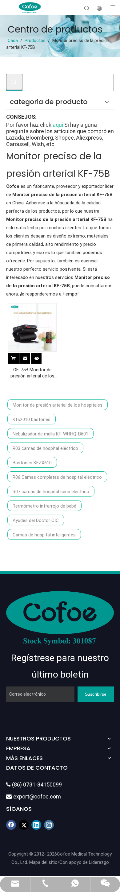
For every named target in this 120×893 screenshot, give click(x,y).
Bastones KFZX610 (32, 463)
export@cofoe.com (33, 796)
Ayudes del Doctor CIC (36, 520)
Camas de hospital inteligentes (44, 535)
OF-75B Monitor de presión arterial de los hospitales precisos (32, 373)
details (40, 357)
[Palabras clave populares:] (14, 82)
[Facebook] (11, 825)
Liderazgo (99, 862)
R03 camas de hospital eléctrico (45, 448)
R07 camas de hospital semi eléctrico (51, 491)
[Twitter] (24, 825)
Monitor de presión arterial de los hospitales (57, 405)
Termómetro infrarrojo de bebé (44, 506)
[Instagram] (49, 825)
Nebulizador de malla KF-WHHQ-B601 (50, 434)
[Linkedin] (36, 825)
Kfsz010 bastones (31, 419)
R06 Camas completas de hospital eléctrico (57, 477)
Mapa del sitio (43, 862)
